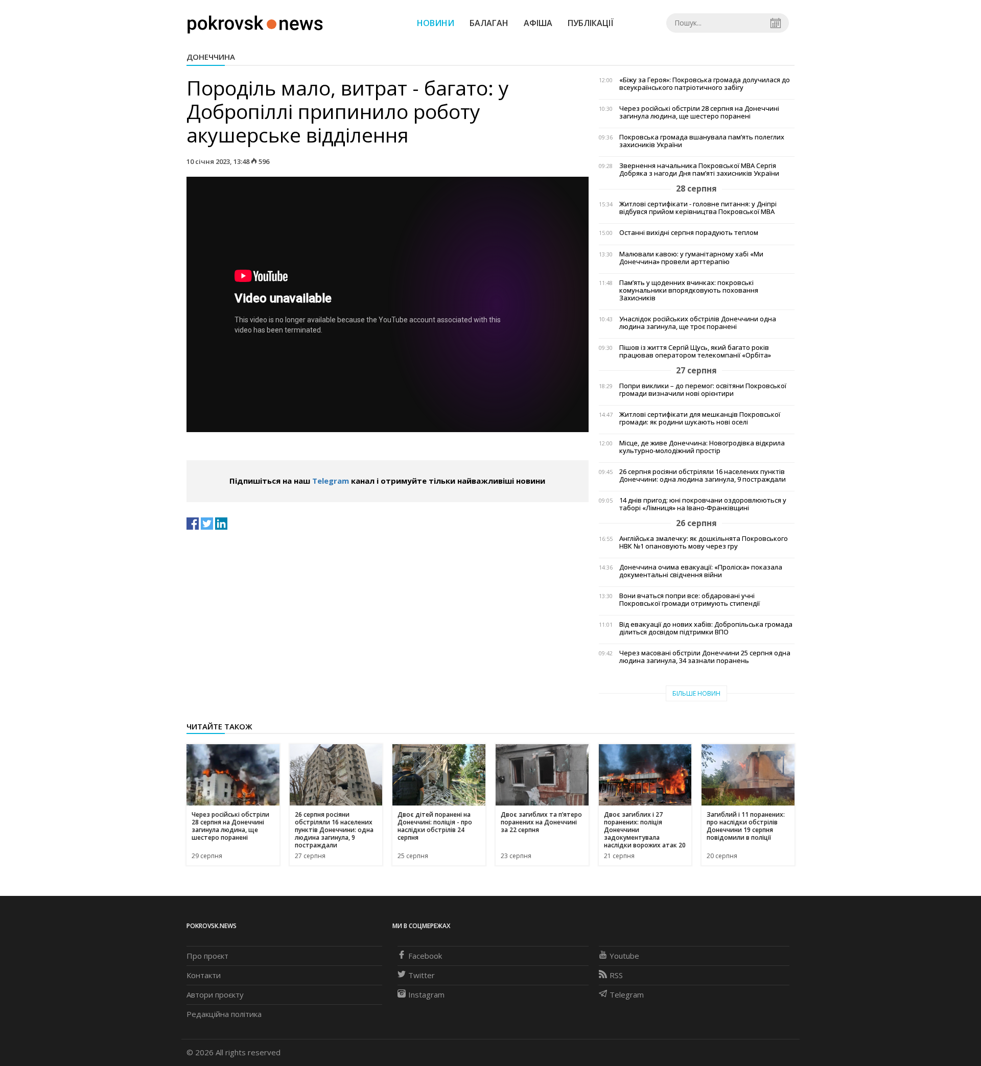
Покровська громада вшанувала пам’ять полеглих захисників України (701, 141)
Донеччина (210, 57)
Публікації (591, 23)
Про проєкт (207, 956)
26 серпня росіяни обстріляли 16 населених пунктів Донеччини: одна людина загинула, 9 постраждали (702, 475)
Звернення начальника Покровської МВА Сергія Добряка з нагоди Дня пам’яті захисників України (699, 169)
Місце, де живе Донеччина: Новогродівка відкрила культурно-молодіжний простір (702, 447)
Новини (435, 23)
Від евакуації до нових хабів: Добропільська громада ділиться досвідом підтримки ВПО (705, 628)
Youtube (624, 956)
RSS (616, 975)
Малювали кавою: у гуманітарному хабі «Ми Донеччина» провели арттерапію (691, 258)
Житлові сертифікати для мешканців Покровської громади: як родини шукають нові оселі (699, 418)
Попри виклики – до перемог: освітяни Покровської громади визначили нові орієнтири (702, 389)
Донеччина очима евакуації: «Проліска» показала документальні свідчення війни (700, 571)
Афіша (538, 23)
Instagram (426, 994)
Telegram (330, 481)
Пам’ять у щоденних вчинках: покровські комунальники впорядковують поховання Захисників (688, 290)
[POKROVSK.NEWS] (255, 22)
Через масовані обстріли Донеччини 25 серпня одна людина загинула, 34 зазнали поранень (704, 657)
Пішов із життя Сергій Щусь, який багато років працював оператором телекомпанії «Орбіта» (695, 351)
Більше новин (696, 693)
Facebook (425, 956)
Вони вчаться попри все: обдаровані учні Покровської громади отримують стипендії (689, 599)
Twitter (421, 975)
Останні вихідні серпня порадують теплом (688, 232)
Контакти (203, 975)
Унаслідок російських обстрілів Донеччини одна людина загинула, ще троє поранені (697, 322)
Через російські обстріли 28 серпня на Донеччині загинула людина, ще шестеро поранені (699, 112)
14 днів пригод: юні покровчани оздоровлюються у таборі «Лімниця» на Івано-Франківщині (702, 504)
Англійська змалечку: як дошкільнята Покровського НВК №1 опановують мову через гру (703, 542)
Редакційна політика (224, 1014)
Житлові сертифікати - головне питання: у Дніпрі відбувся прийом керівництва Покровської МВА (698, 208)
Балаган (489, 23)
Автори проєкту (215, 994)
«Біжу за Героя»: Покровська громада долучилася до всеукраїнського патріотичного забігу (704, 83)
